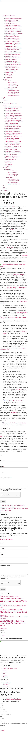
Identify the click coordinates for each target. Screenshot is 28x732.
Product (5, 79)
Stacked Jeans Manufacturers (13, 38)
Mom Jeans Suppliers (10, 59)
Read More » (3, 604)
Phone (2, 472)
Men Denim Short (12, 84)
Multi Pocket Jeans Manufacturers (14, 33)
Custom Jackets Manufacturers (13, 26)
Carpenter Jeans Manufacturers (13, 44)
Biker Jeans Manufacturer (12, 56)
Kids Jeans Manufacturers (12, 49)
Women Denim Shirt (13, 94)
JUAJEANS (12, 230)
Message (2, 721)
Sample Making (9, 72)
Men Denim (8, 80)
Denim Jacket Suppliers (11, 20)
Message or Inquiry (5, 477)
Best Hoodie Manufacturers (12, 41)
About (4, 17)
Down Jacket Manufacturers (12, 62)
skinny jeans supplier (18, 274)
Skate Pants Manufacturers (12, 40)
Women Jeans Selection (11, 69)
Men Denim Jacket (13, 85)
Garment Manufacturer (11, 66)
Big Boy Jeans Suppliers (11, 35)
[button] (14, 102)
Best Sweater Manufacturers (12, 43)
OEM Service (8, 74)
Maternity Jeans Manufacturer (13, 64)
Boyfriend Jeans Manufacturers (13, 30)
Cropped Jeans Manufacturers (13, 48)
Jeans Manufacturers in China (13, 53)
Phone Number (4, 712)
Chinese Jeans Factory (11, 51)
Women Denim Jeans (13, 90)
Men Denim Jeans (12, 82)
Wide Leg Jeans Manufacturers (13, 31)
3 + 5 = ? (2, 725)
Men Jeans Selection (10, 71)
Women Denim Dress (13, 95)
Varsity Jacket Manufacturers (13, 25)
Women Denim (9, 89)
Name (2, 455)
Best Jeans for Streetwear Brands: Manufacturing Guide (13, 599)
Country (2, 460)
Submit (3, 501)
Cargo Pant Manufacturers (12, 67)
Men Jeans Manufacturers (12, 36)
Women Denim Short (13, 92)
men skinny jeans (11, 287)
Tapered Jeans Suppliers (11, 46)
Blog (4, 99)
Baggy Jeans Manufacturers (12, 54)
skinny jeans (19, 389)
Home (1, 207)
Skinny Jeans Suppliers (11, 61)
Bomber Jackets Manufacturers (13, 18)
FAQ (4, 97)
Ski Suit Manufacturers (11, 23)
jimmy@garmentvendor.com (13, 699)
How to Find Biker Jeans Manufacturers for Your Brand (13, 611)
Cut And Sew (8, 76)
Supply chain (8, 77)
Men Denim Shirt (12, 87)
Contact (5, 100)
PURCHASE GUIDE (9, 207)
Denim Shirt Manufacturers (12, 22)
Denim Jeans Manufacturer (10, 15)
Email (2, 466)
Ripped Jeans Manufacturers (12, 28)
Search (2, 630)
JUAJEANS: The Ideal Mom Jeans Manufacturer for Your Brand (13, 623)
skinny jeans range (22, 312)
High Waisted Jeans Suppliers (13, 58)
